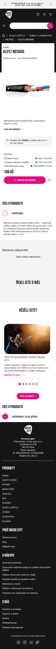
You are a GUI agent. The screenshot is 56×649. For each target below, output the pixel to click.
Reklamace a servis (11, 584)
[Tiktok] (37, 642)
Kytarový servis (9, 537)
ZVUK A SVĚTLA (17, 35)
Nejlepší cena (8, 546)
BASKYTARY (8, 489)
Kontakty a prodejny (11, 609)
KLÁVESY (6, 503)
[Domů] (3, 35)
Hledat (5, 475)
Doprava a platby (10, 613)
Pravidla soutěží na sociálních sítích (18, 579)
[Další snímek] (50, 4)
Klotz (9, 58)
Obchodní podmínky (11, 562)
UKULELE (6, 493)
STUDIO (6, 512)
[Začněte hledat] (50, 26)
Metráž (9, 39)
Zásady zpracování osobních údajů (18, 574)
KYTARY (6, 484)
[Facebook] (18, 642)
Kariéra (5, 618)
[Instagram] (25, 642)
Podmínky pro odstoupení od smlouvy (20, 593)
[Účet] (44, 14)
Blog (4, 542)
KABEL (6, 47)
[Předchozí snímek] (5, 4)
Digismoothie (40, 636)
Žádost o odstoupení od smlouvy (17, 588)
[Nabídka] (5, 25)
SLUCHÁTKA (8, 516)
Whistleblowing (9, 622)
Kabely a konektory (40, 35)
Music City (22, 636)
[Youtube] (31, 642)
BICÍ (4, 498)
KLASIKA (6, 521)
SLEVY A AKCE (9, 480)
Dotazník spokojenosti (12, 627)
